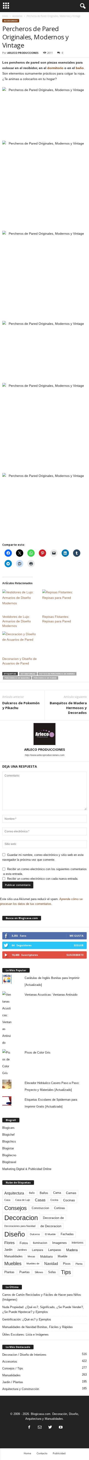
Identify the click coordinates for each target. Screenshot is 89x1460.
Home (27, 1453)
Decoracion (21, 1217)
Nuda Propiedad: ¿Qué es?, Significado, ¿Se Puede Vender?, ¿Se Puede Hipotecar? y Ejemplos (43, 1309)
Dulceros (35, 1234)
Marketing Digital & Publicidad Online (26, 1169)
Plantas (9, 1272)
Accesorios (17, 16)
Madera (72, 1250)
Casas (40, 1200)
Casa (7, 1200)
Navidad (51, 1264)
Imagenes (59, 1243)
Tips (66, 1272)
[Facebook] (29, 1427)
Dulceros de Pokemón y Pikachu (20, 705)
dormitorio (55, 68)
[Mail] (39, 1427)
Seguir (79, 945)
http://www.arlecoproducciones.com (44, 755)
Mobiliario (46, 1256)
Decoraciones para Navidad (19, 1226)
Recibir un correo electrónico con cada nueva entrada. (42, 878)
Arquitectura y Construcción (20, 1389)
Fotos (24, 1243)
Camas (71, 1193)
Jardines (22, 1249)
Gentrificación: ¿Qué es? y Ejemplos (26, 1319)
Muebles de (32, 1263)
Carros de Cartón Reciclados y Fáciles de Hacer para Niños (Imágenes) (41, 1297)
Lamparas (54, 1250)
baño (80, 68)
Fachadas (67, 1234)
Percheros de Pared (45, 677)
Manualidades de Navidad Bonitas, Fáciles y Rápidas (37, 1327)
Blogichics (9, 1141)
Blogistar (8, 1148)
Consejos (15, 1208)
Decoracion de (53, 1218)
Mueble (62, 1256)
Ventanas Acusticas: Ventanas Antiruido (51, 994)
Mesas (31, 1256)
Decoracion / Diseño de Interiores (24, 1354)
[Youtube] (60, 1427)
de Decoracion (50, 1226)
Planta (79, 1263)
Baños (44, 1193)
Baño (32, 1192)
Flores (9, 1243)
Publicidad (59, 1453)
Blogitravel (9, 1162)
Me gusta (77, 935)
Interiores (77, 1242)
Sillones (39, 1272)
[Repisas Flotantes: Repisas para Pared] (60, 599)
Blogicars (8, 1127)
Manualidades (13, 1256)
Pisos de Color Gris (37, 1052)
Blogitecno (9, 1155)
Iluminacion (40, 1242)
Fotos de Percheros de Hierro (57, 673)
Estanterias (28, 673)
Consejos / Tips (12, 1368)
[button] (82, 6)
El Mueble (50, 1234)
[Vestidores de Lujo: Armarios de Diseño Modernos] (20, 599)
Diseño (14, 1234)
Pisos (67, 1263)
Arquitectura (14, 1193)
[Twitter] (50, 1427)
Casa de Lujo (22, 1200)
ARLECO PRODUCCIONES (23, 52)
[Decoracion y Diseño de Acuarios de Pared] (20, 641)
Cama (57, 1192)
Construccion (40, 1208)
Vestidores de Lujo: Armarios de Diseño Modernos (16, 621)
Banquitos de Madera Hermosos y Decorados (68, 708)
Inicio (5, 16)
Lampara (37, 1249)
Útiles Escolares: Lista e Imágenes (25, 1334)
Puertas (24, 1272)
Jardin (8, 1249)
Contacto (42, 1453)
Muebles (12, 1263)
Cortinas (59, 1208)
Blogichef (8, 1134)
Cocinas (69, 1200)
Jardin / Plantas (12, 1382)
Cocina (54, 1200)
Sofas (52, 1272)
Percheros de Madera (17, 677)
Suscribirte (75, 955)
